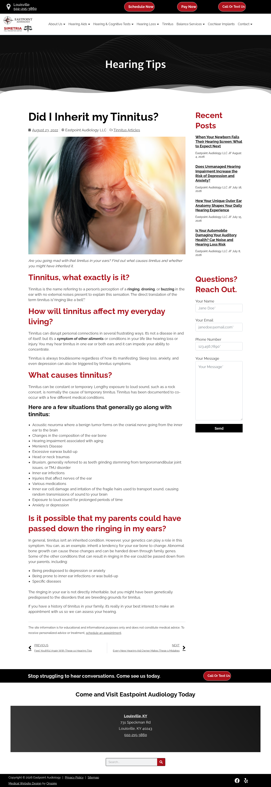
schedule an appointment (103, 633)
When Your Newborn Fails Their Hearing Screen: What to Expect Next (218, 141)
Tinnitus (167, 24)
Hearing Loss (146, 24)
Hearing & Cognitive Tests (112, 24)
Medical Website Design (25, 783)
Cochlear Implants (221, 24)
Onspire (51, 783)
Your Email (204, 320)
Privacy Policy (74, 777)
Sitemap (93, 777)
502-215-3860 (25, 9)
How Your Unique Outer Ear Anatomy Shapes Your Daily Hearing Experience (218, 205)
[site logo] (18, 24)
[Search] (161, 762)
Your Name (204, 301)
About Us (55, 24)
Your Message (207, 358)
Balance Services (189, 24)
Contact (243, 24)
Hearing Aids (77, 24)
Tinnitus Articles (126, 130)
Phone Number (208, 339)
